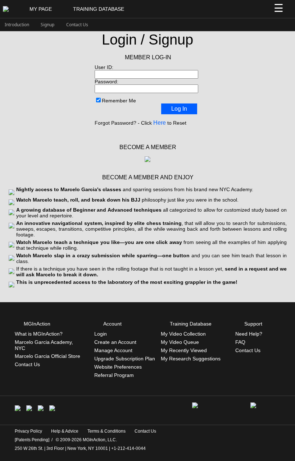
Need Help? (248, 334)
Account (112, 324)
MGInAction (37, 324)
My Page (41, 9)
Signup (47, 25)
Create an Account (115, 342)
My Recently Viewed (184, 350)
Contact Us (77, 25)
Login (100, 334)
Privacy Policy (28, 431)
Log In (179, 109)
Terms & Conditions (106, 431)
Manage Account (113, 350)
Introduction (17, 25)
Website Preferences (118, 367)
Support (253, 324)
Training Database (98, 9)
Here (159, 123)
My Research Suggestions (191, 358)
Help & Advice (64, 431)
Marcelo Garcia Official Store (47, 356)
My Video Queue (180, 342)
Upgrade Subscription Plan (124, 358)
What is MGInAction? (39, 334)
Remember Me (119, 100)
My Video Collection (183, 334)
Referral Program (114, 375)
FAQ (240, 342)
